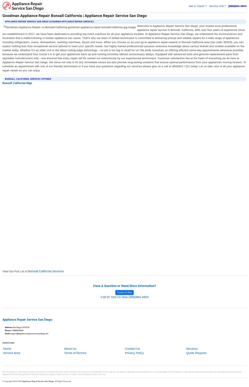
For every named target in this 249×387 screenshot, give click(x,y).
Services (192, 348)
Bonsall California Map (17, 83)
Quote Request (196, 353)
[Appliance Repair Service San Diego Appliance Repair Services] (23, 6)
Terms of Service (75, 353)
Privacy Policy (134, 353)
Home (7, 348)
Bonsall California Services (46, 271)
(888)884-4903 (237, 6)
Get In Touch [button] (197, 6)
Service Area (11, 353)
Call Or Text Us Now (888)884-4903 (124, 297)
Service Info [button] (216, 6)
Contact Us (132, 348)
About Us (70, 348)
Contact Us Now (124, 292)
